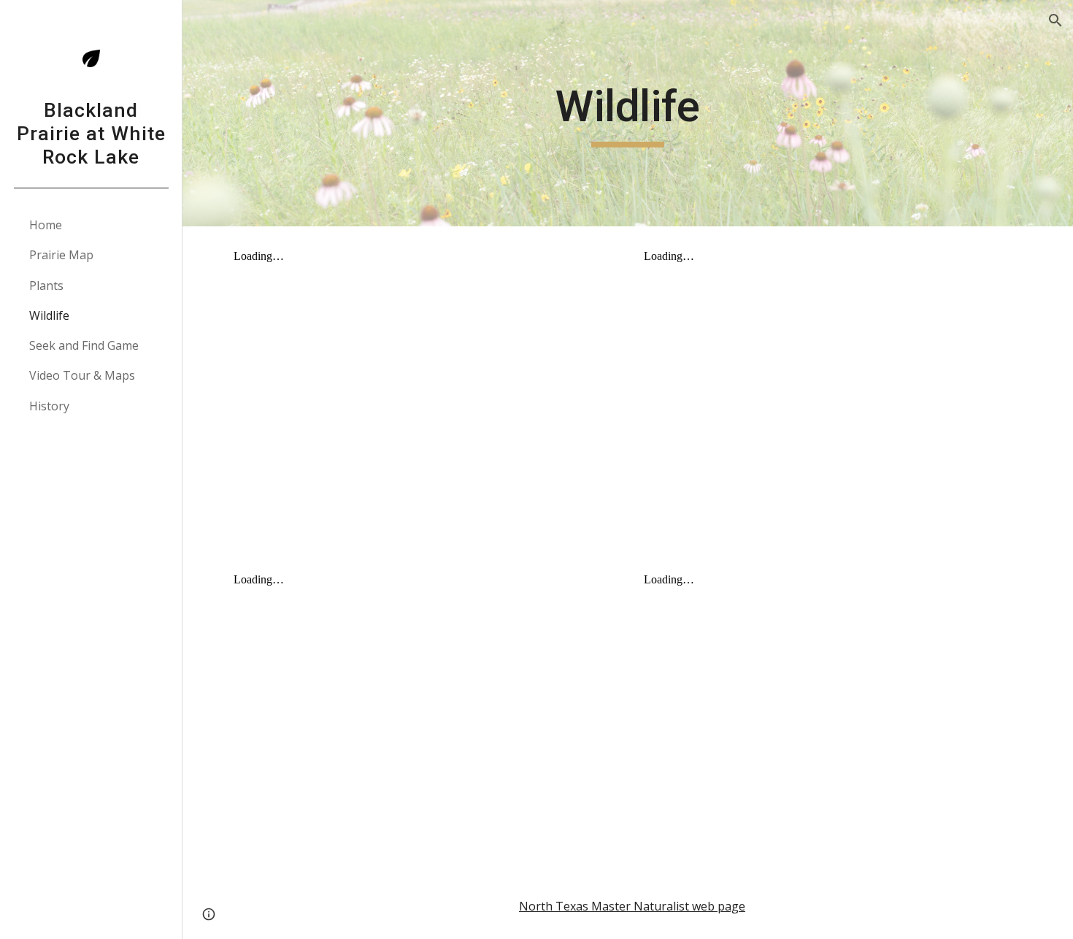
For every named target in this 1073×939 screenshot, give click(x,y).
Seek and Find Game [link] (84, 345)
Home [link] (45, 225)
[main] (627, 113)
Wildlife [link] (49, 315)
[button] (1055, 20)
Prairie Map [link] (61, 255)
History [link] (49, 406)
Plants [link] (46, 285)
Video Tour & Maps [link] (82, 375)
